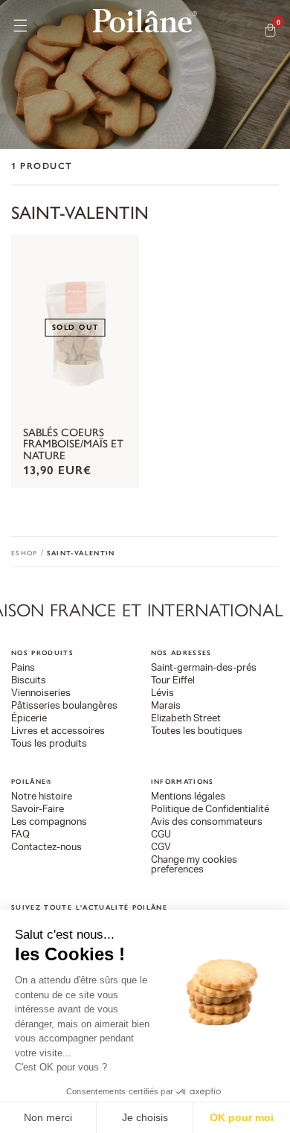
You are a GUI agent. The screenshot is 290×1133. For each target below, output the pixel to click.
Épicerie (29, 719)
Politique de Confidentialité (210, 809)
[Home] (145, 21)
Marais (166, 706)
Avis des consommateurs (206, 822)
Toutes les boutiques (196, 731)
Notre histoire (41, 797)
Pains (23, 668)
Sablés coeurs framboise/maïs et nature (73, 444)
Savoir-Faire (37, 809)
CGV (161, 847)
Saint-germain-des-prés (204, 668)
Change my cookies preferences (194, 865)
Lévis (162, 693)
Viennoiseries (41, 693)
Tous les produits (49, 744)
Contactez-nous (46, 847)
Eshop (24, 553)
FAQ (20, 835)
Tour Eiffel (173, 681)
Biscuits (28, 681)
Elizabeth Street (186, 719)
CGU (161, 835)
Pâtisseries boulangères (64, 706)
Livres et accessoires (58, 731)
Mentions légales (188, 797)
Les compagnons (49, 822)
